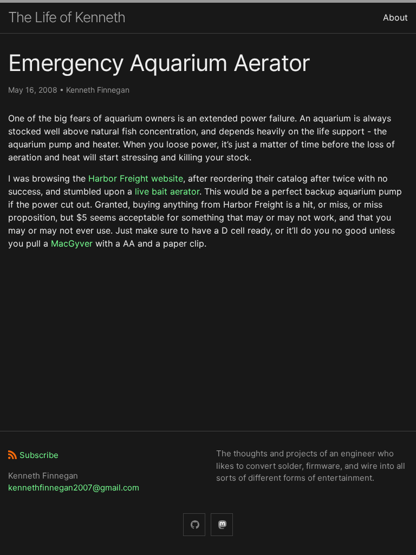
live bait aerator (167, 191)
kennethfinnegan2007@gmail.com (73, 487)
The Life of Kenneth (66, 17)
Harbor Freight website (135, 178)
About (395, 17)
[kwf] (222, 525)
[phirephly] (194, 525)
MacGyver (72, 243)
